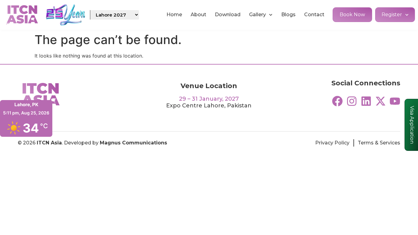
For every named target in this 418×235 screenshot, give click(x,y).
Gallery (257, 14)
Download (228, 14)
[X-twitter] (380, 101)
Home (174, 14)
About (198, 14)
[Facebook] (337, 101)
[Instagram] (351, 101)
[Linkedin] (366, 101)
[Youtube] (395, 101)
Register (392, 14)
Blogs (288, 14)
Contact (314, 14)
